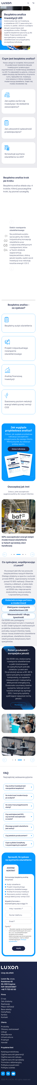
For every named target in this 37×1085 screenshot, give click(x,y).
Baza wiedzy (6, 1009)
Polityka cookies (8, 1068)
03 (5, 245)
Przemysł (5, 1040)
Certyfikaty (6, 1012)
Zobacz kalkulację (18, 449)
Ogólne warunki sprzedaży (12, 1060)
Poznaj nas (18, 705)
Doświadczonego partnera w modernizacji (18, 601)
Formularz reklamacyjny (11, 1062)
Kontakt (4, 1017)
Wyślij (18, 948)
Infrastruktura (7, 1037)
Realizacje (5, 1004)
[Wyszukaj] (28, 3)
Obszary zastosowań (10, 1029)
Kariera (4, 1015)
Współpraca (6, 1034)
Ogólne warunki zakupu (11, 1057)
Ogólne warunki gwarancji (12, 1054)
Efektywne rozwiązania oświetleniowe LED (18, 609)
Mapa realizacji (7, 1007)
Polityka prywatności (10, 1065)
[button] (22, 222)
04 (6, 250)
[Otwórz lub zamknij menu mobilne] (33, 3)
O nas (3, 999)
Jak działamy (6, 1001)
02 (6, 241)
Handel (4, 1042)
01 (6, 236)
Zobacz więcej (18, 523)
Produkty (5, 1027)
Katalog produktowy (10, 1052)
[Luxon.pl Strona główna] (6, 3)
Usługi (4, 1032)
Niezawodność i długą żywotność (18, 616)
